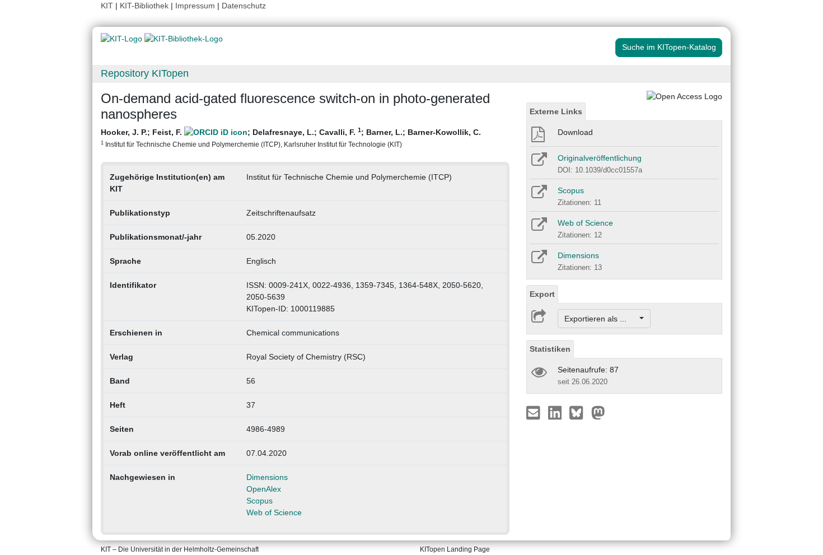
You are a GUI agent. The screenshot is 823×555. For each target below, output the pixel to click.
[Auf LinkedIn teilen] (556, 412)
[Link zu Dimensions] (538, 260)
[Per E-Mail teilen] (534, 412)
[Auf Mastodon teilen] (598, 412)
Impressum (195, 5)
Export (542, 294)
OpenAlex (263, 488)
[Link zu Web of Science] (538, 227)
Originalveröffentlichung (600, 157)
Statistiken (550, 348)
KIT (107, 5)
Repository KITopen (145, 73)
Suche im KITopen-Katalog (669, 47)
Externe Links (556, 111)
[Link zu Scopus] (538, 195)
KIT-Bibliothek (145, 5)
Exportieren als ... (601, 318)
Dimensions (267, 477)
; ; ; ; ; (291, 137)
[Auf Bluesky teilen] (579, 412)
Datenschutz (244, 5)
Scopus (259, 500)
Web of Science (274, 512)
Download (575, 132)
